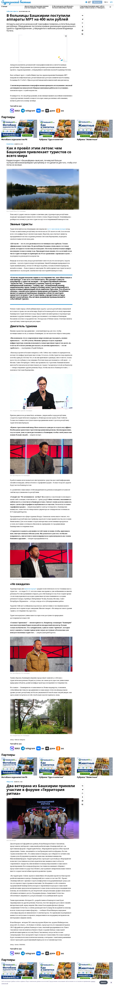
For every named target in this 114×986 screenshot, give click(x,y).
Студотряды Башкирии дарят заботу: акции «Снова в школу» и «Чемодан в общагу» (92, 7)
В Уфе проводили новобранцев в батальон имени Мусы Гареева (62, 7)
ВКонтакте (97, 2)
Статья (4, 6)
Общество (10, 782)
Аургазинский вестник (16, 1)
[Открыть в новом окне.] (15, 111)
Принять (103, 982)
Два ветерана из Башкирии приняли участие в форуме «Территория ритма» (36, 7)
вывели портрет (30, 589)
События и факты (12, 11)
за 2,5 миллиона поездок (56, 229)
